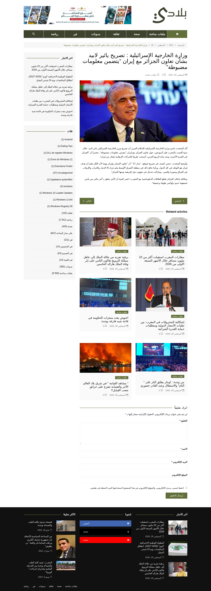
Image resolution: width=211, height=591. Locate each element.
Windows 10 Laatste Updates (57, 193)
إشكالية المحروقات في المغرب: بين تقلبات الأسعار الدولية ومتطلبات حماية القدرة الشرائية (162, 325)
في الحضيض (66, 246)
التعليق (183, 420)
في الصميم (67, 253)
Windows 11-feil (64, 199)
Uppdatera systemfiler (61, 179)
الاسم (184, 449)
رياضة (54, 34)
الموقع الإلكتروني (179, 475)
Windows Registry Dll (61, 206)
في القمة (68, 260)
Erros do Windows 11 (61, 159)
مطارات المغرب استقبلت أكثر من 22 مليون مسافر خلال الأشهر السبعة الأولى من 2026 (161, 260)
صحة (137, 34)
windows (67, 186)
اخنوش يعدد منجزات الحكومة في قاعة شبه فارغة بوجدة (52, 113)
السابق (178, 201)
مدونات (95, 34)
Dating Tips (66, 146)
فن (75, 34)
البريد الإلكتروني (179, 462)
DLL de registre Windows (59, 153)
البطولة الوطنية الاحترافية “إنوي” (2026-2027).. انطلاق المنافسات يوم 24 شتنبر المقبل (50, 78)
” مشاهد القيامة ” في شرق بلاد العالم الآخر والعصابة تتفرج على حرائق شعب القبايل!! (105, 387)
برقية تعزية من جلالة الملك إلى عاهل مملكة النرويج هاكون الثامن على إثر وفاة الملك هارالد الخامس (106, 260)
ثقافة (116, 34)
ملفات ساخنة (157, 34)
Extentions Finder (63, 166)
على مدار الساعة (64, 233)
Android (68, 139)
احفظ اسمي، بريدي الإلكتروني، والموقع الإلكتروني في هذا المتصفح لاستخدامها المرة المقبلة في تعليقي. (137, 488)
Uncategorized (65, 173)
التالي (88, 201)
